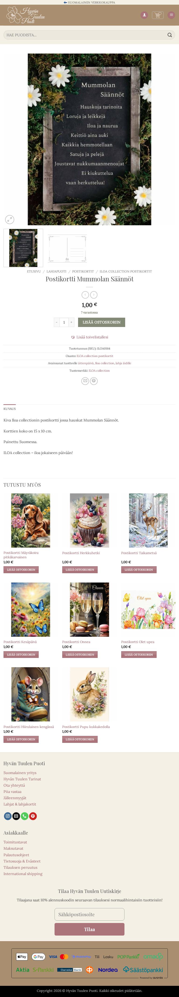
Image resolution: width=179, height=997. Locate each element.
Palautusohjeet (16, 854)
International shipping (22, 873)
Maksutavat (13, 848)
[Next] (166, 139)
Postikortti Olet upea (137, 642)
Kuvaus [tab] (9, 409)
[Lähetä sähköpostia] (16, 816)
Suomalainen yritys (19, 772)
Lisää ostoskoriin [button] (21, 569)
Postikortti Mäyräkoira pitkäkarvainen (20, 555)
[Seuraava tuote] (85, 294)
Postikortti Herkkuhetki (81, 553)
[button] (158, 15)
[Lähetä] (170, 34)
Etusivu (34, 271)
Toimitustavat (15, 842)
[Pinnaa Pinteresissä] (94, 381)
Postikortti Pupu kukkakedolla (86, 727)
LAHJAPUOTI (56, 271)
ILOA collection (99, 371)
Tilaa (89, 929)
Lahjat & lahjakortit (19, 804)
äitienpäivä (86, 363)
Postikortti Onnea (76, 642)
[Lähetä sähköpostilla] (85, 381)
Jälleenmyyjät (14, 797)
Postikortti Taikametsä (139, 553)
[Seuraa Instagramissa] (8, 816)
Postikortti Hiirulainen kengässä (28, 727)
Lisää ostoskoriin (102, 322)
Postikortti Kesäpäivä (20, 642)
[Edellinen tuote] (93, 294)
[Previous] (13, 139)
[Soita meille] (24, 816)
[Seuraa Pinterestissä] (33, 816)
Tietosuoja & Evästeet (22, 861)
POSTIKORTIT (83, 271)
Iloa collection (104, 363)
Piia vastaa (12, 791)
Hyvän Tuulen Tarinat (22, 779)
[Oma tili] (144, 15)
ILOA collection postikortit (126, 271)
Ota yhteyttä (14, 785)
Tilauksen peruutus (20, 867)
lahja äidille (123, 363)
